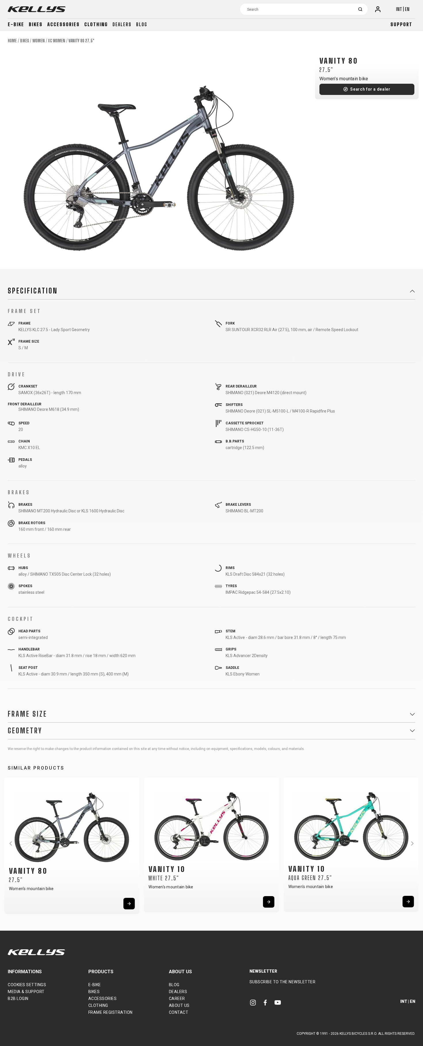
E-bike (16, 24)
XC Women (56, 40)
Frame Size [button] (27, 714)
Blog (141, 24)
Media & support (26, 991)
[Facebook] (265, 1002)
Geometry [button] (25, 731)
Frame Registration (110, 1012)
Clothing (96, 24)
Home (12, 40)
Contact (178, 1012)
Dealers (122, 24)
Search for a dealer (370, 89)
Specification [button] (33, 291)
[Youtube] (277, 1002)
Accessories (63, 24)
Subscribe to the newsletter (282, 982)
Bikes (36, 24)
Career (177, 998)
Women (39, 40)
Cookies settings (27, 984)
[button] (10, 843)
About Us (179, 1005)
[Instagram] (252, 1002)
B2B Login (18, 998)
